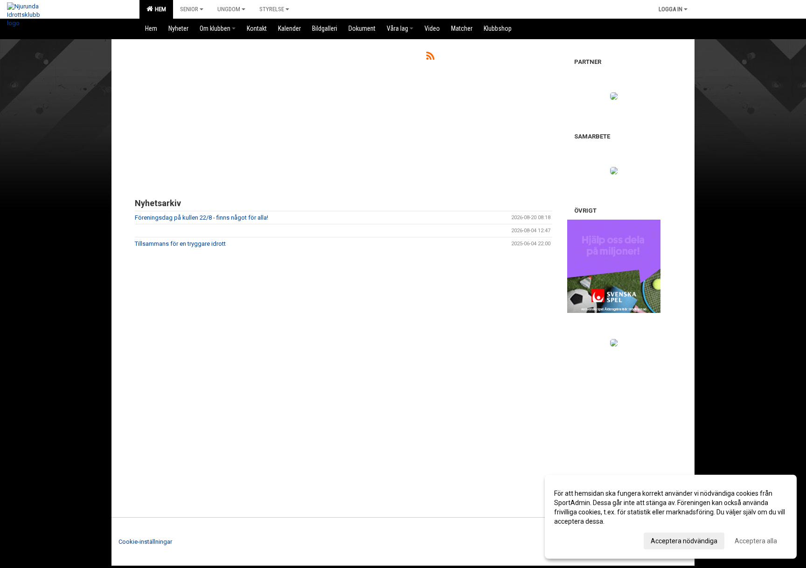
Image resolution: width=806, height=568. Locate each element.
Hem (159, 9)
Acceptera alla (756, 541)
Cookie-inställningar (145, 541)
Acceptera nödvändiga (684, 541)
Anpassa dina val (579, 539)
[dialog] (671, 517)
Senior (189, 9)
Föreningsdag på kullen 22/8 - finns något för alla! (201, 217)
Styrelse (271, 9)
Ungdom (228, 9)
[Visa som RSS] (430, 57)
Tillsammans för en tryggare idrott (180, 243)
